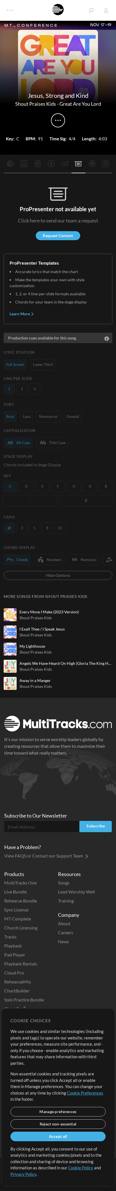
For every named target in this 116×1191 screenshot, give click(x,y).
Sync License (16, 909)
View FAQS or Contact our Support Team (44, 855)
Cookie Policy (80, 1167)
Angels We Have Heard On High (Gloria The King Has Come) (65, 663)
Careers (65, 932)
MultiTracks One (20, 882)
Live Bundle (15, 891)
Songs (64, 882)
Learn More (20, 313)
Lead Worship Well (76, 891)
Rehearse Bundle (20, 900)
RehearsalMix (17, 981)
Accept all (58, 1136)
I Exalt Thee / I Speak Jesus (42, 629)
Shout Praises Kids (35, 104)
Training (66, 900)
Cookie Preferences (85, 1092)
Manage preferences (57, 1111)
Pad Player (14, 954)
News (63, 941)
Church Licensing (20, 927)
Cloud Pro (14, 972)
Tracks (10, 936)
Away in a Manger (35, 680)
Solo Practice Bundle (24, 999)
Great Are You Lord (80, 104)
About (64, 923)
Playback (13, 945)
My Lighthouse (32, 646)
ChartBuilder (17, 990)
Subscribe (95, 825)
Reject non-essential (58, 1124)
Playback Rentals (20, 963)
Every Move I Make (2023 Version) (49, 611)
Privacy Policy (23, 1174)
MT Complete (17, 918)
